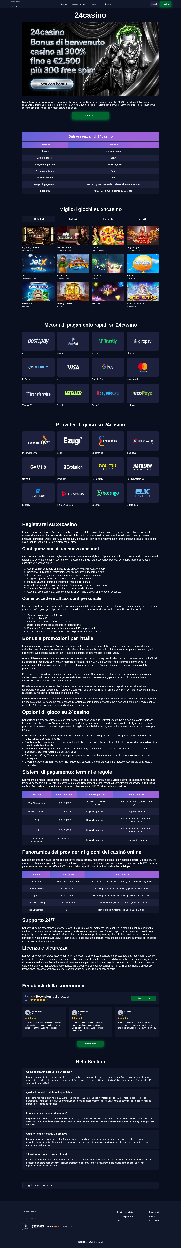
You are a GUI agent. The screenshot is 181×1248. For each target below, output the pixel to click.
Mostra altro (90, 1044)
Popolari (37, 219)
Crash (106, 219)
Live (71, 219)
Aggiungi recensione (144, 998)
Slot (140, 219)
